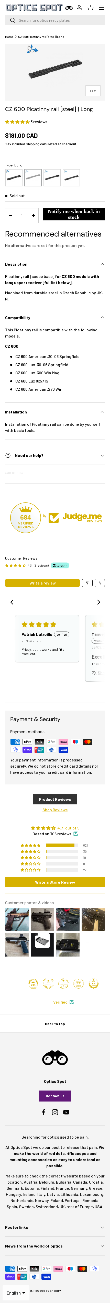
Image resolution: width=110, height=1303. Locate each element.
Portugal (73, 1200)
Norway (42, 1200)
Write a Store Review (55, 882)
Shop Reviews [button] (55, 809)
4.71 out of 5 (68, 827)
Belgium (46, 1182)
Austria (30, 1182)
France (62, 1188)
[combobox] (55, 20)
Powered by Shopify (47, 1290)
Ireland (29, 1194)
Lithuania (69, 1194)
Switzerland (47, 1206)
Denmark (15, 1188)
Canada (80, 1182)
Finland (47, 1188)
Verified (60, 1001)
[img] (55, 828)
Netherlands (21, 1200)
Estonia (32, 1188)
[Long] (33, 177)
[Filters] (87, 583)
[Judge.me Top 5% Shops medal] (94, 983)
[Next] (97, 603)
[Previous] (13, 603)
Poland (56, 1200)
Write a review (42, 582)
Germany (79, 1188)
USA (98, 1206)
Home (9, 36)
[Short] (14, 177)
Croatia (96, 1182)
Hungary (13, 1194)
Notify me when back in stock (74, 214)
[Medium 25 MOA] (71, 177)
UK (62, 1206)
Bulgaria (63, 1182)
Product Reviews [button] (55, 799)
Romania (90, 1200)
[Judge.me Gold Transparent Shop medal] (63, 983)
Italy (41, 1194)
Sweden (26, 1206)
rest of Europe (80, 1206)
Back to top (55, 1023)
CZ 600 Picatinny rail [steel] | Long (41, 36)
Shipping (32, 144)
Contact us (55, 1096)
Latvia (53, 1194)
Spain (12, 1206)
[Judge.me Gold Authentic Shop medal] (48, 983)
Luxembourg (91, 1194)
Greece (95, 1188)
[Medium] (52, 177)
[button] (17, 121)
